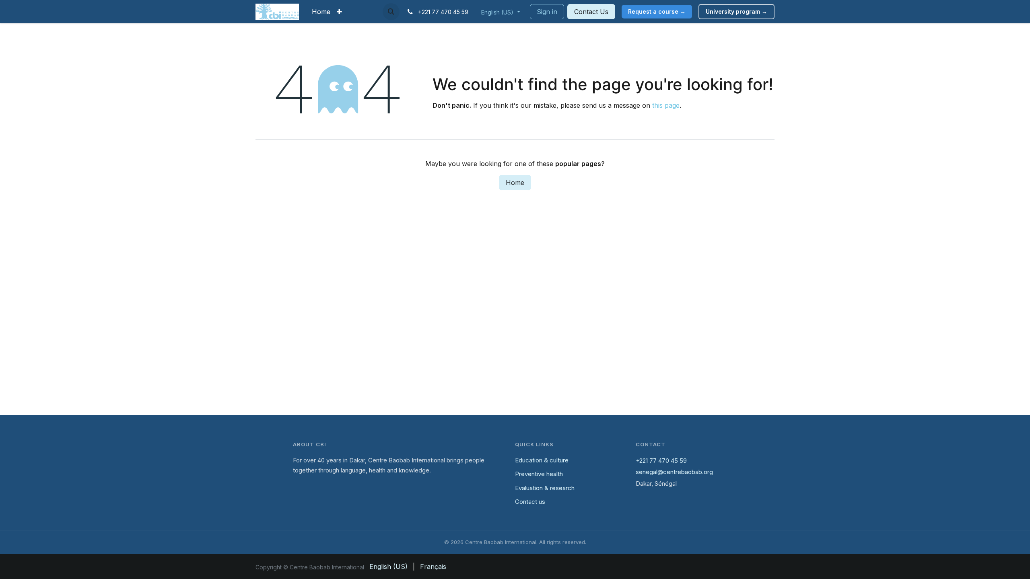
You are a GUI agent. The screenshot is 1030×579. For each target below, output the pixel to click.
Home (515, 183)
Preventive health (539, 474)
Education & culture (542, 460)
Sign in (547, 12)
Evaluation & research (545, 488)
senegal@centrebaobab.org (674, 472)
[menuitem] (321, 12)
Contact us (530, 501)
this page (666, 105)
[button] (391, 11)
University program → (736, 11)
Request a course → (657, 11)
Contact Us (591, 12)
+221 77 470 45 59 (661, 460)
